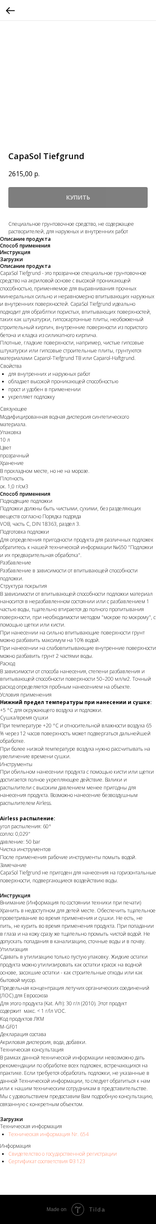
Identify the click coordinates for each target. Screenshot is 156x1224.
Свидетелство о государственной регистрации (63, 1153)
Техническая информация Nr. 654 (48, 1134)
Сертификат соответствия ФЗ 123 (46, 1161)
